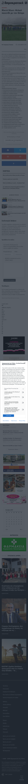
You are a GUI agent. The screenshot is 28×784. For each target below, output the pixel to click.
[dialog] (14, 392)
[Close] (25, 363)
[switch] (22, 392)
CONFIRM (8, 415)
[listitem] (14, 389)
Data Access (14, 420)
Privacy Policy (22, 420)
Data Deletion (6, 420)
